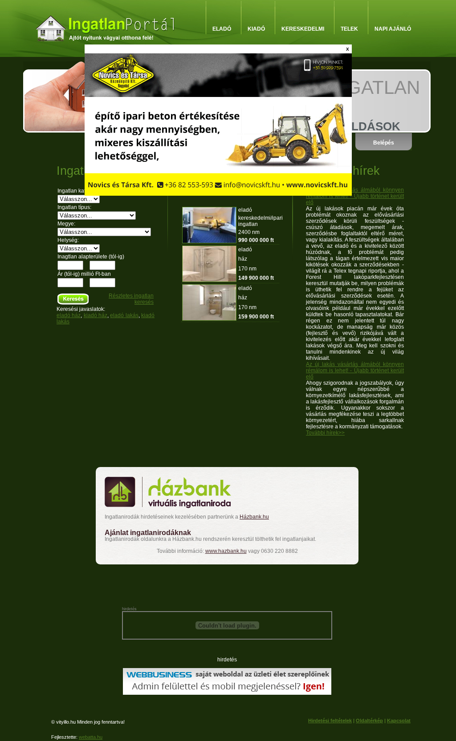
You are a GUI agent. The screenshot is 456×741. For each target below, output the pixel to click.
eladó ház (69, 315)
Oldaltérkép (369, 720)
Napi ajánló (393, 29)
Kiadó (256, 29)
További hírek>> (325, 433)
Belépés (383, 143)
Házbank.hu (254, 517)
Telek (349, 29)
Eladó (221, 29)
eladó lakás (124, 315)
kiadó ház (95, 315)
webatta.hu (90, 737)
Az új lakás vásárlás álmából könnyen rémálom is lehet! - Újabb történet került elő (355, 196)
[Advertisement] (226, 582)
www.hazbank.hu (226, 551)
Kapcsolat (399, 720)
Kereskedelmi (302, 29)
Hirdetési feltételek (330, 720)
